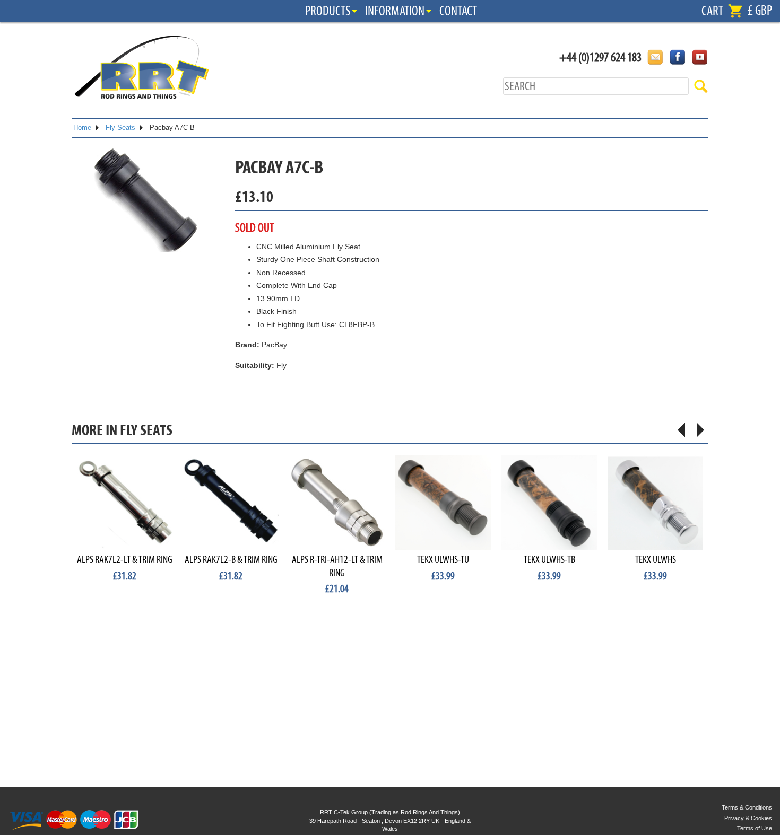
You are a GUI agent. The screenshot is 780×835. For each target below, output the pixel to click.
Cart (712, 11)
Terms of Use (754, 828)
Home (82, 127)
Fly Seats (120, 127)
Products (327, 11)
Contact (458, 11)
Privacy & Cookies (748, 818)
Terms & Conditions (747, 807)
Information (394, 11)
